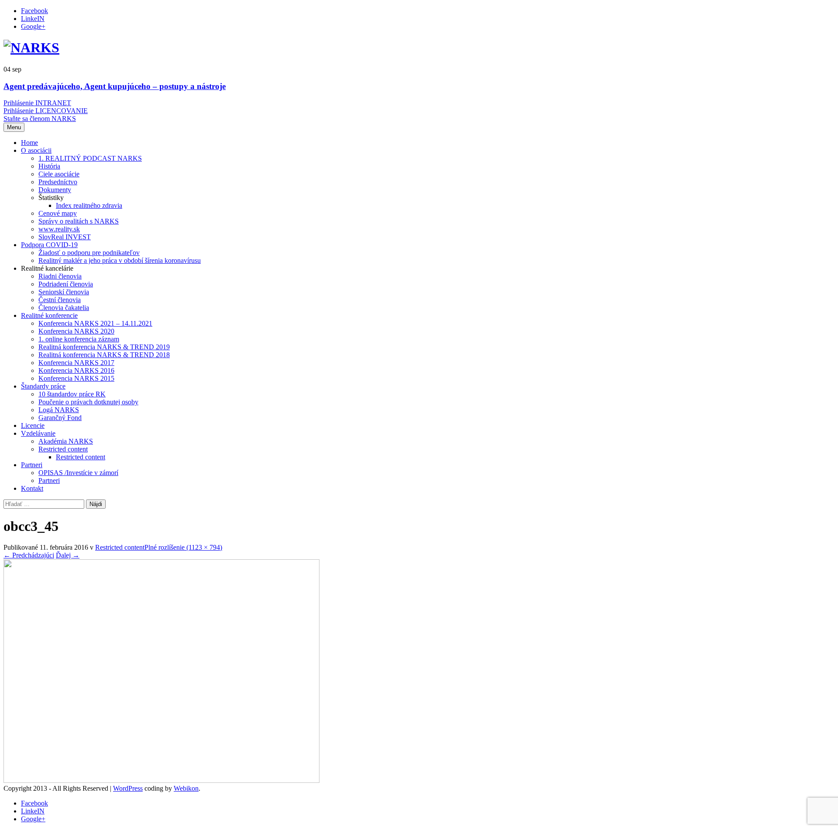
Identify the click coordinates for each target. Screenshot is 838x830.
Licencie (33, 425)
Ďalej (67, 555)
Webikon (186, 788)
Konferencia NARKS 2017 (76, 362)
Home (29, 142)
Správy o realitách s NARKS (78, 221)
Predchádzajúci (28, 555)
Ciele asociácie (58, 174)
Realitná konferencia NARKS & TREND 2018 (104, 354)
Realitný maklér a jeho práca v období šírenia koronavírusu (119, 260)
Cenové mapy (57, 213)
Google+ (33, 26)
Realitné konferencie (49, 315)
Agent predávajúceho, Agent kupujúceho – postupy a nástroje (114, 86)
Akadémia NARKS (65, 441)
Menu (14, 127)
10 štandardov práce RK (72, 394)
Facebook (34, 10)
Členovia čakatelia (63, 307)
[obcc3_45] (161, 780)
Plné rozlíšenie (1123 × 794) (183, 547)
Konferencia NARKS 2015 (76, 378)
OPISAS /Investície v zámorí (78, 472)
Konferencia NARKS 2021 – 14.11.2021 (95, 323)
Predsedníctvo (57, 182)
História (49, 166)
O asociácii (36, 150)
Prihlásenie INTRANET (37, 103)
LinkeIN (33, 18)
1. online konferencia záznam (78, 339)
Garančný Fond (60, 417)
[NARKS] (31, 47)
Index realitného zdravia (89, 205)
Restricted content (63, 449)
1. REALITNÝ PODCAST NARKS (90, 158)
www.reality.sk (59, 229)
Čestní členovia (59, 299)
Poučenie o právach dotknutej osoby (88, 402)
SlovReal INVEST (64, 237)
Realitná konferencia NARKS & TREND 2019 (104, 347)
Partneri (31, 464)
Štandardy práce (43, 386)
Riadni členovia (60, 276)
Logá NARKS (58, 409)
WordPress (128, 788)
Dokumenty (54, 189)
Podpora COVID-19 (49, 244)
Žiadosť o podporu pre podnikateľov (89, 252)
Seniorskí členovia (63, 292)
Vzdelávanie (38, 433)
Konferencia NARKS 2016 (76, 370)
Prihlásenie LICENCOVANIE (45, 110)
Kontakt (32, 488)
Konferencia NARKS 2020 (76, 331)
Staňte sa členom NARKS (39, 118)
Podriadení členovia (65, 284)
